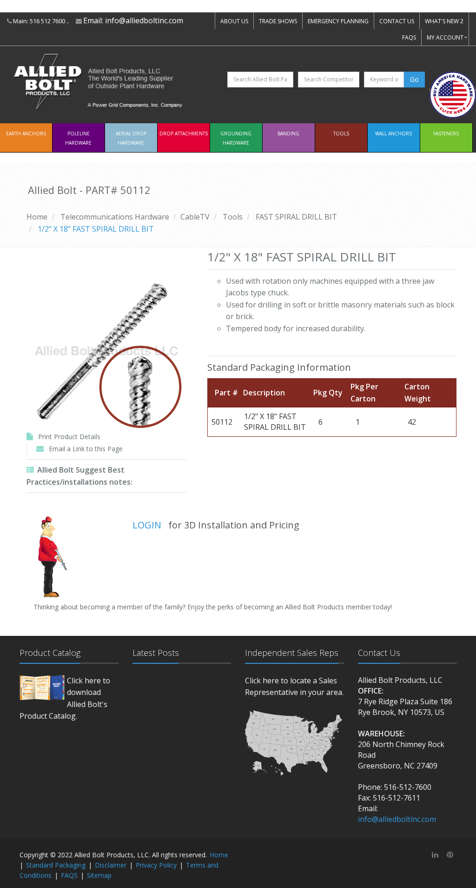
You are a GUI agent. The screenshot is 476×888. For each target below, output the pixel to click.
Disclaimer (110, 865)
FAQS (409, 37)
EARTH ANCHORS (26, 133)
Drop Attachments (183, 133)
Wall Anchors (393, 133)
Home (36, 217)
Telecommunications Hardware (114, 217)
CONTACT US (396, 21)
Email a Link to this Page (86, 448)
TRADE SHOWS (278, 21)
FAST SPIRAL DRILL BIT (296, 217)
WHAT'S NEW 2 (444, 21)
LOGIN (146, 525)
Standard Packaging (56, 865)
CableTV (195, 217)
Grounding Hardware (235, 138)
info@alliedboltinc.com (144, 20)
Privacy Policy (156, 865)
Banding (288, 133)
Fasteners (446, 133)
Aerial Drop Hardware (131, 138)
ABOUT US (234, 21)
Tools (341, 133)
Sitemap (99, 875)
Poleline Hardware (78, 138)
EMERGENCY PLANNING (338, 21)
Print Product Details (69, 436)
